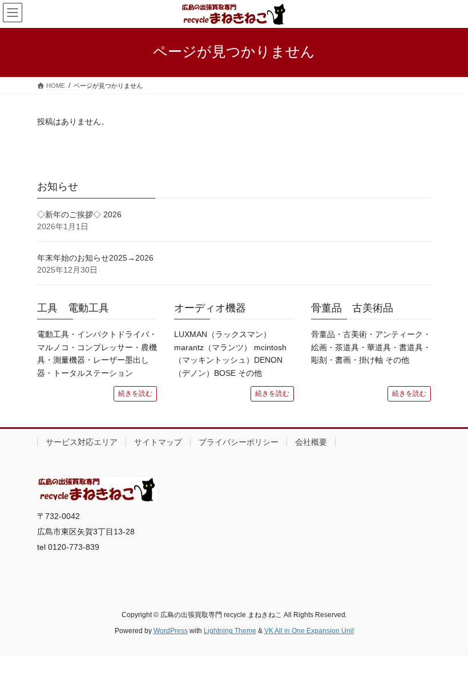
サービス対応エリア (82, 442)
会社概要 (311, 442)
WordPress (171, 631)
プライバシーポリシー (239, 442)
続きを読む (135, 394)
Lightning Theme (230, 631)
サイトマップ (158, 442)
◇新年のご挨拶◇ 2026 (79, 214)
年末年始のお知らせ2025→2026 (95, 257)
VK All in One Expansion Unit (309, 631)
